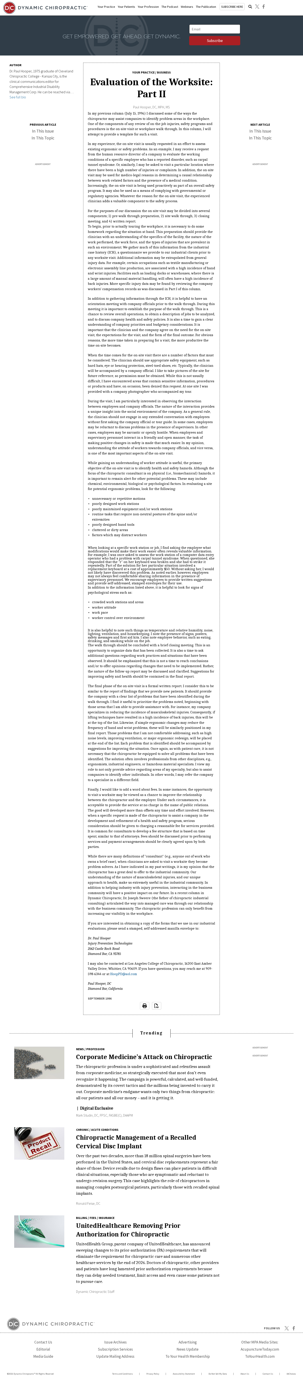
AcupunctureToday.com (260, 1349)
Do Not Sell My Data (218, 1373)
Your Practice (106, 7)
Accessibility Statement (184, 1373)
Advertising (188, 1342)
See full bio (18, 97)
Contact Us (43, 1342)
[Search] (250, 6)
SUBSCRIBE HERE (232, 7)
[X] (257, 6)
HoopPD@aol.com (123, 974)
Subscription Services (115, 1349)
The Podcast (169, 7)
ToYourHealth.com (260, 1356)
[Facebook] (263, 6)
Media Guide (43, 1356)
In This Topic (42, 138)
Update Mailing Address (115, 1356)
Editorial (43, 1349)
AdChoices (291, 1373)
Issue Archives (115, 1342)
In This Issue (43, 131)
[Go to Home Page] (44, 8)
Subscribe (215, 40)
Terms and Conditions (122, 1373)
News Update (188, 1349)
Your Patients (126, 7)
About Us (244, 1373)
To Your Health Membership (187, 1356)
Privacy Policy (152, 1373)
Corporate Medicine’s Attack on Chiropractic (144, 1057)
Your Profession (148, 7)
